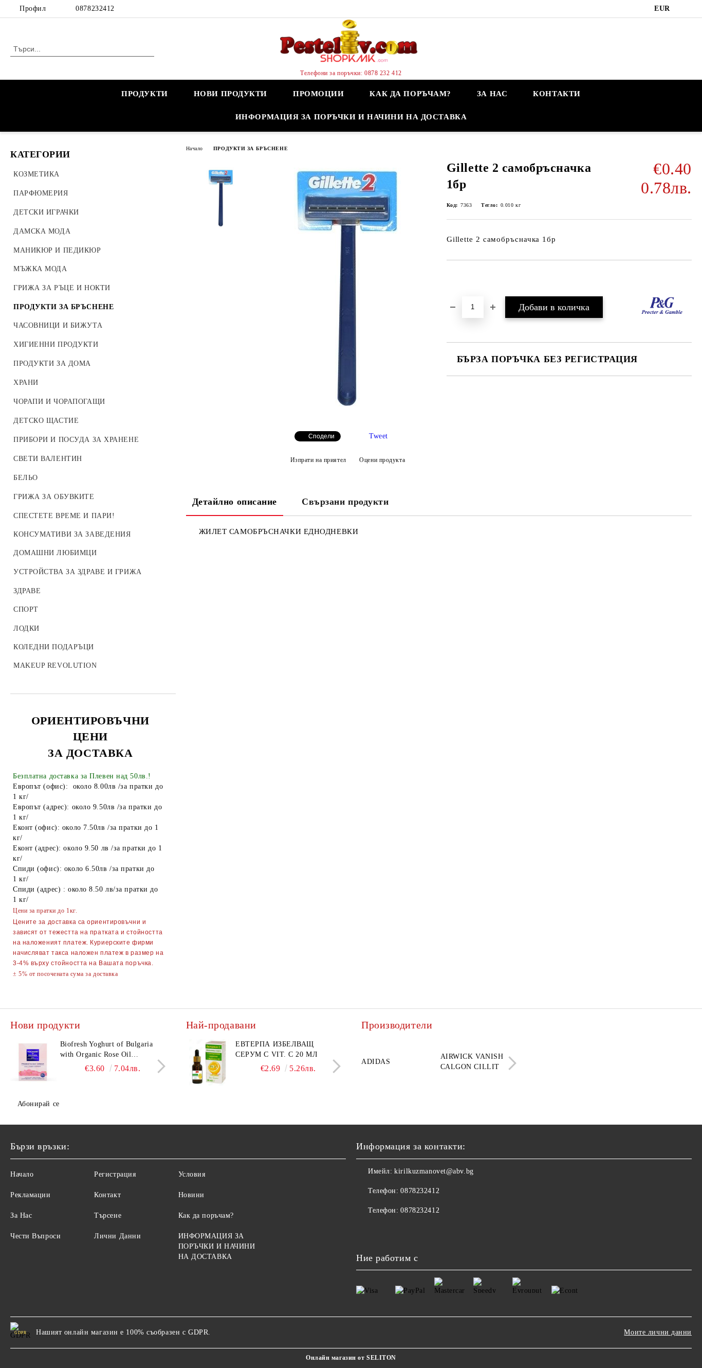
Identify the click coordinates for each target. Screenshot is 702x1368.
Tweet (378, 436)
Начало (194, 148)
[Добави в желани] (466, 278)
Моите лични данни (658, 1332)
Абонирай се (38, 1104)
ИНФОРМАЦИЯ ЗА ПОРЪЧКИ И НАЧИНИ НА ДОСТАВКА (351, 117)
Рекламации (30, 1195)
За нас (492, 94)
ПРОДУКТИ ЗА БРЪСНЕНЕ (250, 148)
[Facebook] (686, 8)
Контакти (556, 94)
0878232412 (95, 8)
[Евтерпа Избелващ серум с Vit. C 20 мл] (209, 1062)
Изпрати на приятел (318, 460)
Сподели (321, 436)
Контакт (107, 1195)
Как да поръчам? (410, 94)
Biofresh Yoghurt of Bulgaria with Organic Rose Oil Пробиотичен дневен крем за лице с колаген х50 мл (109, 1050)
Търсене (107, 1215)
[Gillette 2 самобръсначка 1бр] (347, 414)
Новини (191, 1195)
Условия (192, 1174)
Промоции (318, 94)
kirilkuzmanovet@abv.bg (433, 1171)
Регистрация (115, 1174)
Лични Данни (117, 1236)
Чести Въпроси (35, 1236)
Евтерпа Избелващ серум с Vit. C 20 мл (276, 1049)
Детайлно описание (235, 501)
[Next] (158, 1066)
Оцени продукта (382, 460)
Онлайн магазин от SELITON (351, 1357)
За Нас (21, 1215)
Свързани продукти (345, 501)
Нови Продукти (230, 94)
